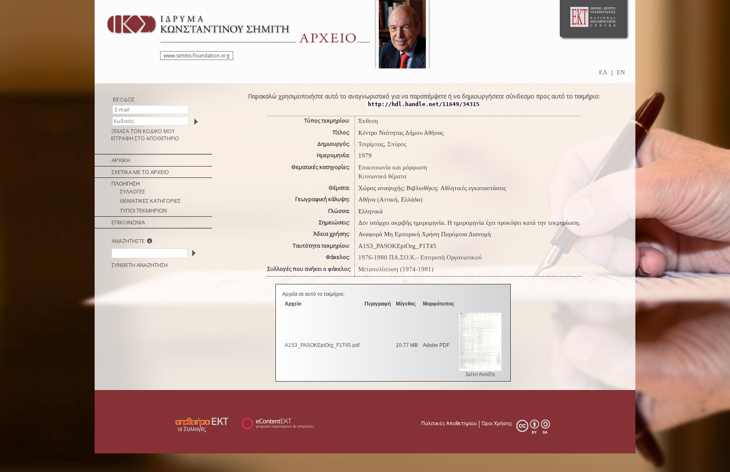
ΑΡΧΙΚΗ (121, 160)
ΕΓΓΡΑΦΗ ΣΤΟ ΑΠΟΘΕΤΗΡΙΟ (145, 138)
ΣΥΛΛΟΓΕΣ (132, 191)
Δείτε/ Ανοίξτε (480, 374)
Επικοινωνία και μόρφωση (392, 167)
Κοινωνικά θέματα (382, 176)
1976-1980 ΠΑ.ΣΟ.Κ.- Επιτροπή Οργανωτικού (420, 257)
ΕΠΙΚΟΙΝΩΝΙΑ (128, 222)
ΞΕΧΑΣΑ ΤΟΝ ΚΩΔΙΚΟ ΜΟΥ (143, 131)
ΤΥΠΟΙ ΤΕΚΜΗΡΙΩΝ (143, 210)
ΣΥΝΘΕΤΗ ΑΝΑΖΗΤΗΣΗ (140, 265)
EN (621, 72)
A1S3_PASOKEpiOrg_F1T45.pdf (322, 345)
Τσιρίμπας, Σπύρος (382, 144)
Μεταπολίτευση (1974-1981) (395, 269)
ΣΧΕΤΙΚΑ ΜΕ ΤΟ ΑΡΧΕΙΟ (140, 172)
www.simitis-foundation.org (196, 55)
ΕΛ (603, 72)
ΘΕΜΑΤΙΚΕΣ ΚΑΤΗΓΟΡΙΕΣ (150, 201)
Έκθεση (368, 120)
